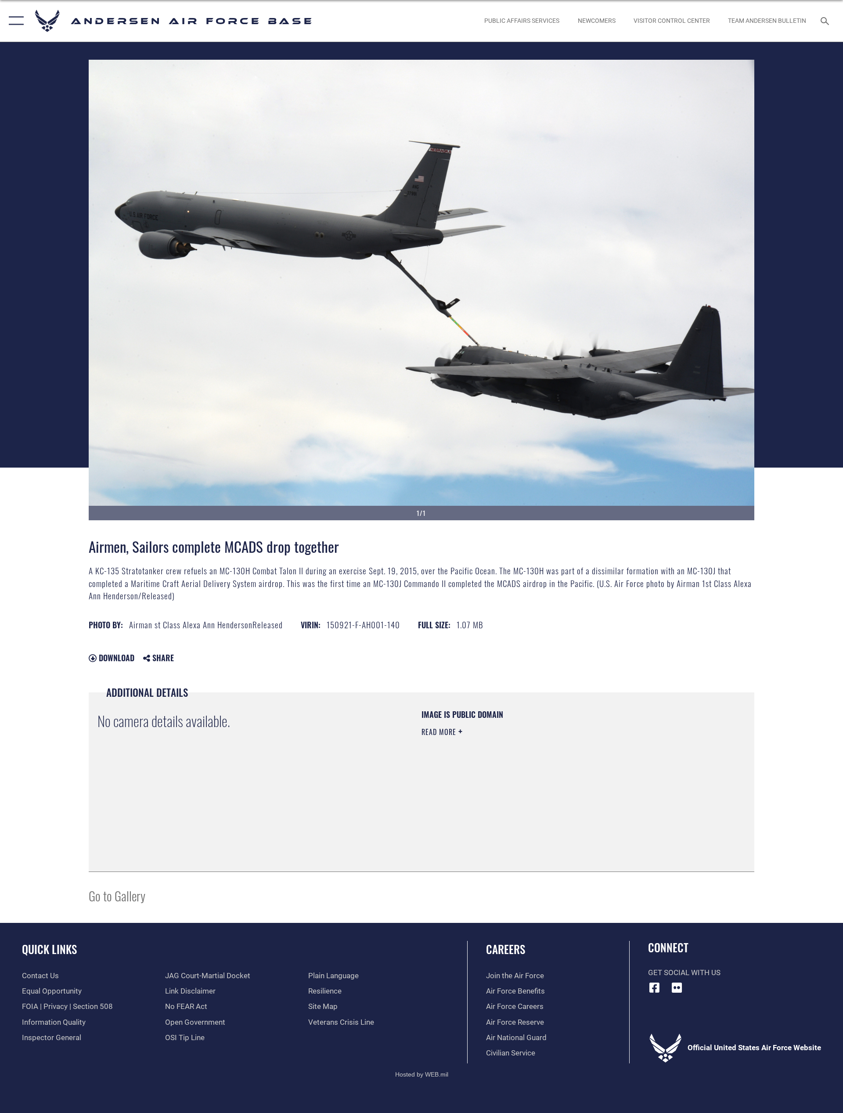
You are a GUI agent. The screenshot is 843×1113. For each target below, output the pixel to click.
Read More (440, 732)
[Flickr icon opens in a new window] (676, 987)
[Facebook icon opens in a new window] (654, 987)
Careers (505, 949)
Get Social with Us (684, 973)
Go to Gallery (117, 895)
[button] (14, 21)
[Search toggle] (826, 21)
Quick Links (49, 949)
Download (115, 657)
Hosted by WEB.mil (421, 1074)
